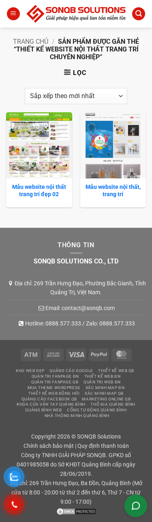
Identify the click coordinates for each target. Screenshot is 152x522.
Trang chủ (30, 41)
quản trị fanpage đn (55, 376)
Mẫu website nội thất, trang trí (113, 190)
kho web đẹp (30, 370)
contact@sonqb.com (88, 308)
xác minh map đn (105, 387)
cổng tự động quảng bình (96, 410)
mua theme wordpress (54, 387)
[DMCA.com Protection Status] (76, 511)
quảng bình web (43, 410)
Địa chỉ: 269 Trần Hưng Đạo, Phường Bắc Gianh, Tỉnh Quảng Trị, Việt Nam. (80, 287)
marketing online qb (106, 399)
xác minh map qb (104, 393)
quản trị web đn (102, 382)
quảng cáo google (71, 370)
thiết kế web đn (102, 376)
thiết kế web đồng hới (53, 393)
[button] (13, 14)
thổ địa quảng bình (112, 404)
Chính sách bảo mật (49, 446)
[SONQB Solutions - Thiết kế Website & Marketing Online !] (76, 14)
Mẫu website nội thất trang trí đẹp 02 (39, 190)
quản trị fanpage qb (54, 382)
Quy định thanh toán (103, 446)
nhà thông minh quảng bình (77, 415)
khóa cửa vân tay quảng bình (51, 404)
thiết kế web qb (116, 370)
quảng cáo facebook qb (49, 399)
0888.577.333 (63, 323)
